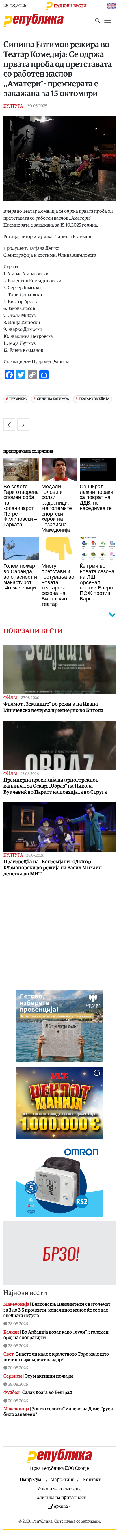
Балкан (11, 1332)
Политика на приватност (59, 1497)
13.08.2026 (30, 774)
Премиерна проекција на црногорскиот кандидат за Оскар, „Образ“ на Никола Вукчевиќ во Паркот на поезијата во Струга (55, 786)
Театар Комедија (94, 398)
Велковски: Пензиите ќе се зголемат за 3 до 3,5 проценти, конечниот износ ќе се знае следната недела (56, 1310)
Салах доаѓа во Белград (47, 1392)
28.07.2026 (35, 855)
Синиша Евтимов (53, 398)
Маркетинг (62, 1479)
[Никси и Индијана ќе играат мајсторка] (9, 424)
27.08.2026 (30, 698)
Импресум (30, 1479)
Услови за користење (59, 1489)
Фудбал (11, 1392)
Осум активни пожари (49, 1376)
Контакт (92, 1479)
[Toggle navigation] (108, 20)
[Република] (33, 20)
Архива (61, 1506)
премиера (18, 398)
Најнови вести (25, 1293)
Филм (10, 697)
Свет (8, 1354)
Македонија (16, 1304)
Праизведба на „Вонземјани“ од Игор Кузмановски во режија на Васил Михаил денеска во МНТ (52, 867)
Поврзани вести (33, 631)
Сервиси (12, 1376)
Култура (13, 106)
